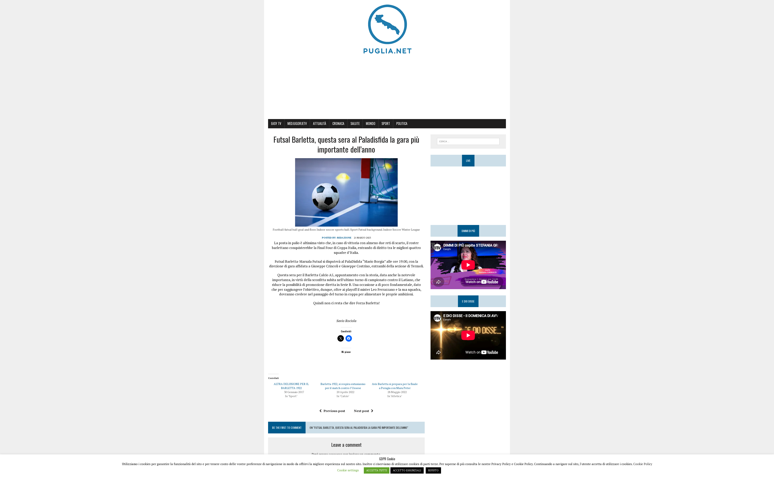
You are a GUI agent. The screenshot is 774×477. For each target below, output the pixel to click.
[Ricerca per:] (468, 141)
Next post (361, 411)
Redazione (344, 237)
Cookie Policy (642, 464)
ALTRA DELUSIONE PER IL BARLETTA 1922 (291, 386)
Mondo (370, 123)
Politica (401, 123)
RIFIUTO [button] (433, 470)
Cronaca (338, 123)
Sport (386, 123)
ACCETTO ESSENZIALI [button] (407, 470)
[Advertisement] (387, 89)
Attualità (319, 123)
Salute (355, 123)
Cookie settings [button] (348, 470)
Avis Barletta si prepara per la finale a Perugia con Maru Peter (395, 386)
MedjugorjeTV (297, 123)
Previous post (334, 411)
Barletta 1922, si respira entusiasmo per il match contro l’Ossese (342, 386)
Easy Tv (276, 123)
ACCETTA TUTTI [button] (376, 470)
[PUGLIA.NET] (387, 29)
